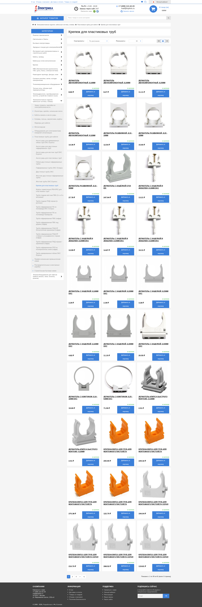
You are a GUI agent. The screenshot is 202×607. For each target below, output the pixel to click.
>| (84, 576)
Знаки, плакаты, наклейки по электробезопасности (45, 106)
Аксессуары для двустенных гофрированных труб (46, 147)
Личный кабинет (109, 592)
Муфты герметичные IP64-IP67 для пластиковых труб (49, 190)
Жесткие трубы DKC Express (46, 181)
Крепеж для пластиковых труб (47, 185)
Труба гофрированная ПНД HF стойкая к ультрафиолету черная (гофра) (48, 236)
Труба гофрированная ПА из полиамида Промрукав (46, 213)
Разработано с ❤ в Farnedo (52, 604)
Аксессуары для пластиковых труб (49, 158)
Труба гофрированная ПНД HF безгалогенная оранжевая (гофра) (48, 229)
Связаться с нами (110, 590)
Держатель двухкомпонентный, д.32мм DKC (82, 135)
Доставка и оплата (57, 2)
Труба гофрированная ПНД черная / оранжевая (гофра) (49, 242)
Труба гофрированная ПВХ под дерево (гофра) (47, 223)
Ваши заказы (108, 597)
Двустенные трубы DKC (45, 172)
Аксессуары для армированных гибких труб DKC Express (47, 141)
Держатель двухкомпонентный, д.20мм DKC (117, 83)
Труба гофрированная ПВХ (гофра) (48, 218)
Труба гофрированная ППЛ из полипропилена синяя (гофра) (47, 248)
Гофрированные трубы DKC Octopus (49, 168)
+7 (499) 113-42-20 (126, 6)
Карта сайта (108, 599)
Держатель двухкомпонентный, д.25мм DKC (152, 83)
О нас (33, 2)
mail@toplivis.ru (128, 8)
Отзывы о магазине (43, 2)
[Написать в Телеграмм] (97, 11)
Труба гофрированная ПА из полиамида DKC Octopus (46, 208)
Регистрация (108, 594)
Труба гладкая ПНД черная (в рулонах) (46, 202)
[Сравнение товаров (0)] (145, 2)
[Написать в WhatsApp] (94, 11)
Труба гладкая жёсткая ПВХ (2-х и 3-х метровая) (49, 196)
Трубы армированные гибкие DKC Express (48, 254)
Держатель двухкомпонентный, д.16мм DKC (82, 83)
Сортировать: (79, 41)
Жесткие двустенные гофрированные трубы (49, 177)
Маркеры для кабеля (42, 123)
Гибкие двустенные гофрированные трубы (49, 163)
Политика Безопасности (77, 599)
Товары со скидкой (70, 2)
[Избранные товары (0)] (142, 2)
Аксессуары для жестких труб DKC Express (49, 153)
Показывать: (121, 41)
